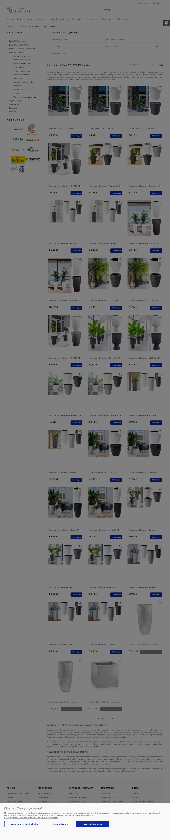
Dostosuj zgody (60, 824)
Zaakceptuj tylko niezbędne (25, 824)
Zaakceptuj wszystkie (92, 824)
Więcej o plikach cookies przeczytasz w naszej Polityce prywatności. (31, 818)
